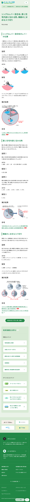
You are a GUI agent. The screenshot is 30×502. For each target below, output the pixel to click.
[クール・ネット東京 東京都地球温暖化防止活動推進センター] (8, 2)
